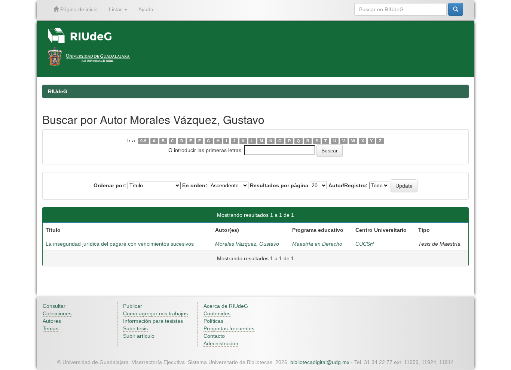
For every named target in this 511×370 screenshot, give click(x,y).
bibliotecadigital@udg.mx (319, 362)
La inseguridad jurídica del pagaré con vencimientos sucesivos (120, 244)
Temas (50, 328)
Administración (221, 343)
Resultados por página (279, 185)
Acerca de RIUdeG (226, 306)
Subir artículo (138, 336)
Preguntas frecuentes (229, 328)
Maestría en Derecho (317, 244)
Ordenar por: (110, 185)
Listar (116, 9)
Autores (52, 321)
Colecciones (57, 313)
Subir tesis (135, 328)
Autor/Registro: (348, 185)
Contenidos (217, 313)
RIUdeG (57, 91)
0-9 (143, 141)
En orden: (194, 185)
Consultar (54, 306)
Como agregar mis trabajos (155, 313)
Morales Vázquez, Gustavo (247, 244)
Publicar (132, 306)
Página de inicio (78, 9)
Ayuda (145, 9)
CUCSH (364, 244)
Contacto (214, 336)
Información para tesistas (153, 321)
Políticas (213, 321)
